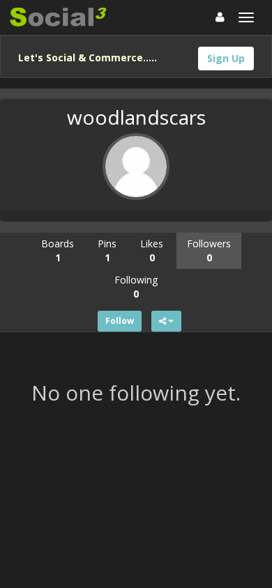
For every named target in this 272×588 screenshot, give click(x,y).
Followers (209, 250)
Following (136, 286)
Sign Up (226, 58)
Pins (107, 250)
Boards (57, 250)
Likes (151, 250)
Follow (119, 321)
